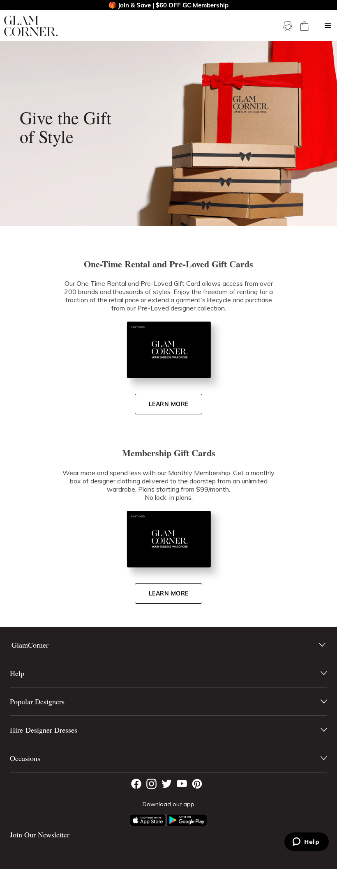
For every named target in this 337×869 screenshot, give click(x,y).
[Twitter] (166, 783)
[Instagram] (151, 783)
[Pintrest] (197, 783)
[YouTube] (181, 783)
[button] (328, 26)
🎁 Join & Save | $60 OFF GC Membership (168, 5)
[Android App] (186, 820)
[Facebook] (136, 783)
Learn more (169, 404)
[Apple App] (148, 820)
